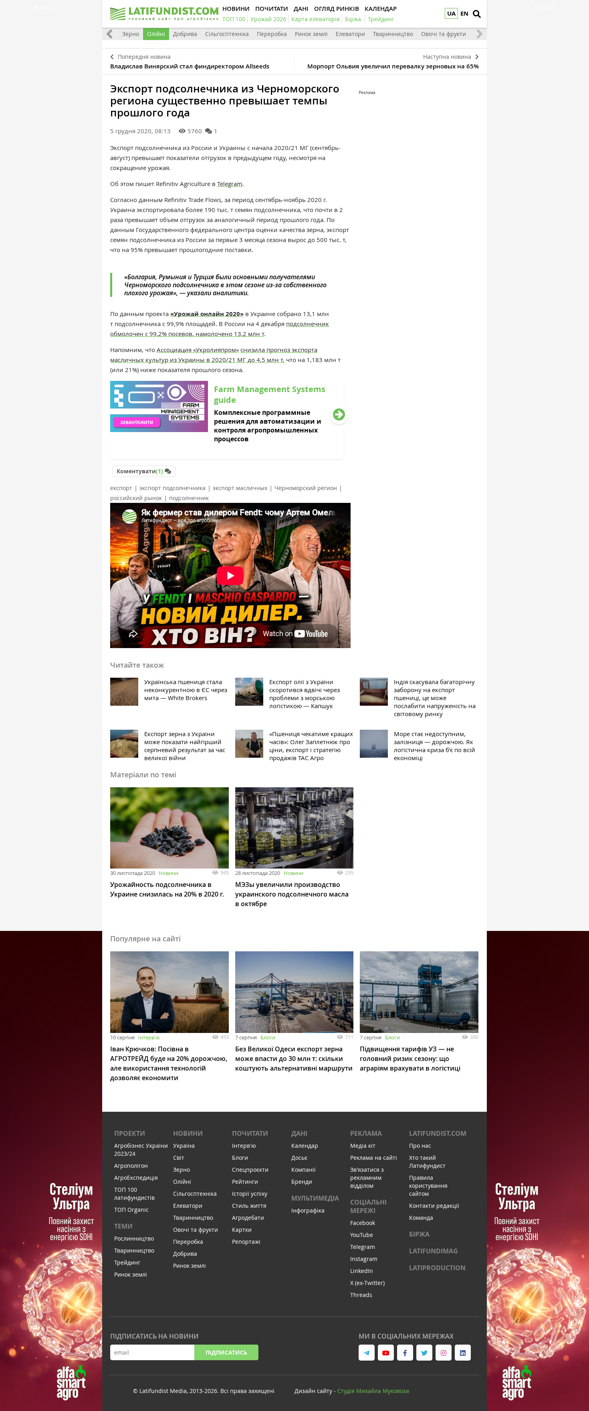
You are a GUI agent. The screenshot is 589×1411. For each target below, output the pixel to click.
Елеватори (350, 34)
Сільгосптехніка (227, 34)
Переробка (272, 34)
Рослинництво (134, 1238)
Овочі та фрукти (443, 34)
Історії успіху (249, 1193)
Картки (242, 1229)
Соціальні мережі (368, 1206)
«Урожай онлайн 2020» (207, 314)
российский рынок (136, 498)
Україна (184, 1145)
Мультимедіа (315, 1198)
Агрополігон (131, 1165)
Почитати (250, 1133)
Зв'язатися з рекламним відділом (367, 1177)
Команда (421, 1217)
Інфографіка (308, 1210)
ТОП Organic (131, 1209)
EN (464, 13)
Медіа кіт (362, 1145)
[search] (477, 14)
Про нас (420, 1145)
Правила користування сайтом (428, 1185)
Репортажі (246, 1241)
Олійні (156, 34)
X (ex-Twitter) (367, 1283)
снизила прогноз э (267, 350)
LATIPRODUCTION (437, 1267)
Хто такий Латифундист (427, 1161)
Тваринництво (393, 34)
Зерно (130, 34)
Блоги (267, 1037)
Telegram (229, 184)
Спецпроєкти (250, 1169)
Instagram (363, 1259)
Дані (299, 1133)
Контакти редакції (434, 1205)
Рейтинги (245, 1181)
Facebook (362, 1223)
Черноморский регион (305, 488)
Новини (168, 873)
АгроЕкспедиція (136, 1177)
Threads (361, 1295)
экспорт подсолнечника (172, 488)
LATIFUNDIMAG (433, 1251)
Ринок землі (311, 34)
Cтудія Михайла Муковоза (373, 1391)
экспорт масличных (240, 488)
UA (451, 13)
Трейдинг (127, 1262)
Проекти (129, 1133)
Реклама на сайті (373, 1157)
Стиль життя (249, 1205)
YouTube (361, 1235)
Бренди (301, 1181)
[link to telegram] (367, 1353)
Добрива (185, 34)
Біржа (419, 1234)
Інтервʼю (149, 1037)
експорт (121, 488)
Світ (178, 1157)
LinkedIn (361, 1271)
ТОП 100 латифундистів (134, 1193)
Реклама (366, 1133)
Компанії (303, 1169)
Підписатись (226, 1352)
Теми (123, 1226)
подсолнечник (189, 498)
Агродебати (248, 1217)
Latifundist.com (437, 1133)
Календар (304, 1145)
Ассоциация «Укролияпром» (198, 350)
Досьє (299, 1157)
